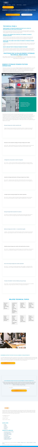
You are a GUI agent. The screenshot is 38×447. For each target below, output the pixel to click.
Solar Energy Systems (7, 432)
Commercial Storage (7, 436)
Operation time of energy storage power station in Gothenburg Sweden (14, 320)
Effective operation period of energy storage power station (22, 319)
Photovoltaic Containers (7, 434)
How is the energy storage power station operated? (14, 263)
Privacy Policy (23, 442)
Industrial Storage (6, 437)
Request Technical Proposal (12, 14)
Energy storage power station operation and (12, 125)
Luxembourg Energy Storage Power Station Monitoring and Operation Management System (14, 308)
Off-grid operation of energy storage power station (31, 318)
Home (4, 4)
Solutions (9, 4)
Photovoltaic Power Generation (9, 431)
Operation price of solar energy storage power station (31, 305)
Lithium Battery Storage (7, 433)
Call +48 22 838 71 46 (26, 14)
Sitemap (18, 442)
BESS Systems (6, 435)
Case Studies (19, 4)
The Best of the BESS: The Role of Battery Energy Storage (15, 280)
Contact (24, 4)
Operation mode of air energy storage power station (22, 305)
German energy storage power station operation (6, 318)
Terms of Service (30, 442)
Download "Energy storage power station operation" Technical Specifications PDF (25, 104)
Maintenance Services (7, 439)
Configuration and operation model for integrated (13, 159)
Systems (13, 4)
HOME (9, 11)
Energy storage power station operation (21, 11)
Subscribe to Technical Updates (18, 390)
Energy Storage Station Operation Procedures (13, 211)
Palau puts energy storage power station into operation (6, 306)
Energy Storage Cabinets (8, 438)
